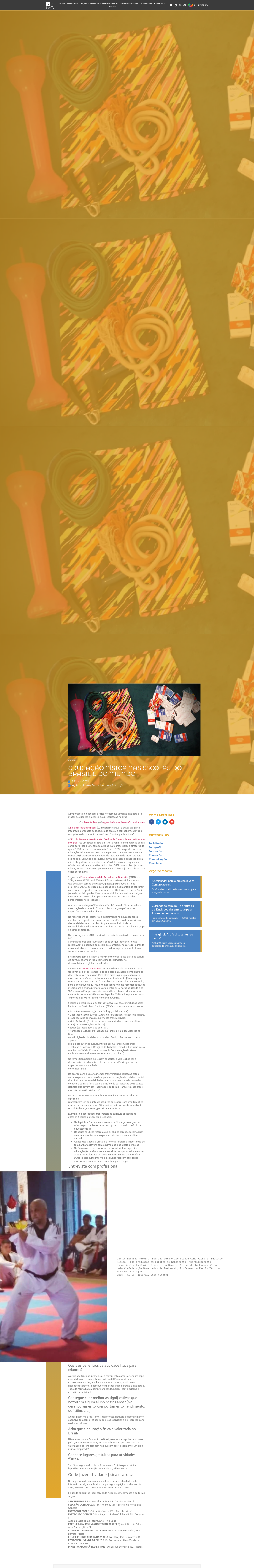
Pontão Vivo (72, 4)
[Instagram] (180, 5)
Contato (112, 7)
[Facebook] (176, 5)
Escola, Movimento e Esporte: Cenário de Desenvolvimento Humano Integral (106, 841)
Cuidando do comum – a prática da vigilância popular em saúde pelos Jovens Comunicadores (173, 909)
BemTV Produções (128, 4)
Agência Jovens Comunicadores (91, 785)
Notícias (160, 4)
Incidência (95, 4)
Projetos (84, 4)
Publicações (146, 4)
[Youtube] (185, 5)
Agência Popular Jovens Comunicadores (123, 822)
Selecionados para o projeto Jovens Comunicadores (173, 883)
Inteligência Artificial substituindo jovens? (172, 936)
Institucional (108, 4)
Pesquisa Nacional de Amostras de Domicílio (104, 877)
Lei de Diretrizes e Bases (83, 828)
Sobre (62, 4)
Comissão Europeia (90, 968)
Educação (118, 785)
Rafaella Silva (90, 822)
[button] (171, 5)
